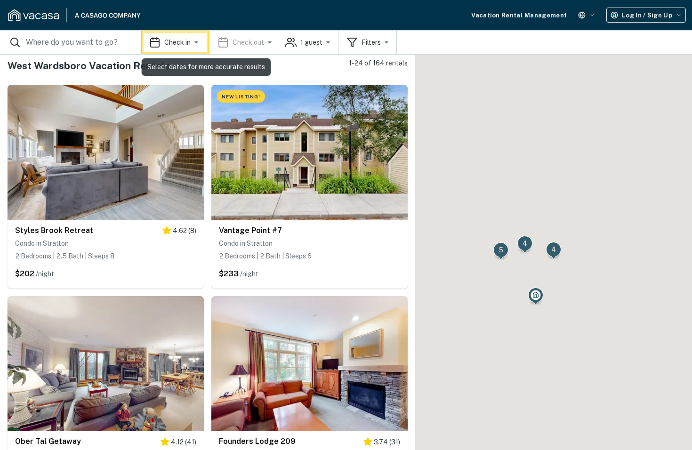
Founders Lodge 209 (257, 441)
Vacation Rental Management (519, 15)
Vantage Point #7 (250, 230)
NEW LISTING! (241, 96)
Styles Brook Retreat (54, 230)
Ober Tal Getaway (48, 441)
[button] (209, 42)
